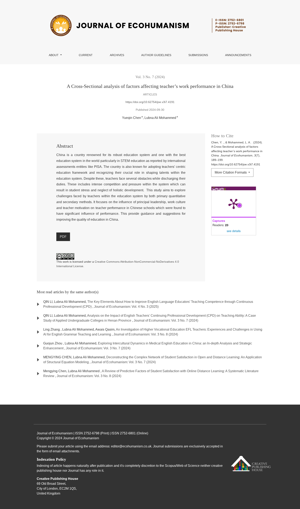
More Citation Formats (231, 172)
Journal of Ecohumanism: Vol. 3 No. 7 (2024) (166, 320)
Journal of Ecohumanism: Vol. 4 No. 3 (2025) (126, 306)
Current (86, 55)
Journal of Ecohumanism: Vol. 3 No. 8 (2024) (145, 334)
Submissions (198, 55)
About (54, 55)
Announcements (238, 55)
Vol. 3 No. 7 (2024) (150, 77)
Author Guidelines (156, 55)
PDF (63, 236)
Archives (117, 55)
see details (234, 231)
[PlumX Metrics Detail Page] (233, 203)
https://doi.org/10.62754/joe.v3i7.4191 (150, 102)
